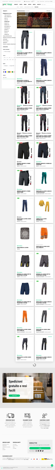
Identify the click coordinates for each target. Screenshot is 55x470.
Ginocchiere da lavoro (22, 247)
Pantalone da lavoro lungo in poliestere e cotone (24, 53)
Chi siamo (14, 444)
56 (7, 59)
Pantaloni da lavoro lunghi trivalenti (24, 219)
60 (12, 59)
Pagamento (5, 445)
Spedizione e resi (6, 444)
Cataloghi (14, 448)
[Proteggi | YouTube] (40, 451)
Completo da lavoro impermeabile (41, 219)
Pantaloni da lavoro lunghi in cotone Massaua (43, 81)
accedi (49, 1)
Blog (38, 1)
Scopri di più (14, 395)
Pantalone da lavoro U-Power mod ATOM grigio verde (24, 136)
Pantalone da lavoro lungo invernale (43, 330)
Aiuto (3, 448)
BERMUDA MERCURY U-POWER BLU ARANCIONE (44, 164)
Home (18, 7)
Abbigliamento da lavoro (28, 7)
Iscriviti (40, 448)
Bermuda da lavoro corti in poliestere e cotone (24, 274)
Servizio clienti (42, 1)
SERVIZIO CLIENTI (6, 442)
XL (14, 57)
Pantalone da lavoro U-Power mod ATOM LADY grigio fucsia (43, 136)
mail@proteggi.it (27, 1)
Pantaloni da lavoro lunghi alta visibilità (24, 330)
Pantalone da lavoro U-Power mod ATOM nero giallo (24, 108)
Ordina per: (49, 10)
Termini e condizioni (31, 467)
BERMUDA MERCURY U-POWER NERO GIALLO (23, 164)
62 (15, 59)
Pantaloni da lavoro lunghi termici (24, 357)
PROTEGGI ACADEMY (17, 1)
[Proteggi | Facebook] (38, 451)
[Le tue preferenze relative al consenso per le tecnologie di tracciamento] (2, 468)
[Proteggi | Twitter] (43, 451)
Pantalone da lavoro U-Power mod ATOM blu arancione (43, 108)
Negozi (34, 4)
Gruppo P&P (12, 65)
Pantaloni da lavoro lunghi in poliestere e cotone (43, 302)
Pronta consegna (7, 51)
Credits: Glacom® (49, 467)
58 (10, 59)
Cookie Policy (38, 467)
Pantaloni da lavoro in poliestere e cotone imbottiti (24, 81)
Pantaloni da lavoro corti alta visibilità (43, 247)
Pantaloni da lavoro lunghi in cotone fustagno (43, 53)
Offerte (29, 4)
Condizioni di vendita (6, 446)
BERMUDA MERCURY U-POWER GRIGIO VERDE (23, 191)
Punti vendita (15, 445)
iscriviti (46, 1)
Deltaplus (6, 65)
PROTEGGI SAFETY (16, 442)
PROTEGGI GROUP (5, 1)
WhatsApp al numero (22, 459)
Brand (25, 4)
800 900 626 (33, 1)
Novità (21, 4)
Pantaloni (36, 7)
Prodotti (16, 4)
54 (4, 59)
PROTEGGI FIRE (11, 1)
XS (4, 57)
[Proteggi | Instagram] (36, 451)
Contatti (39, 4)
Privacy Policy (43, 467)
